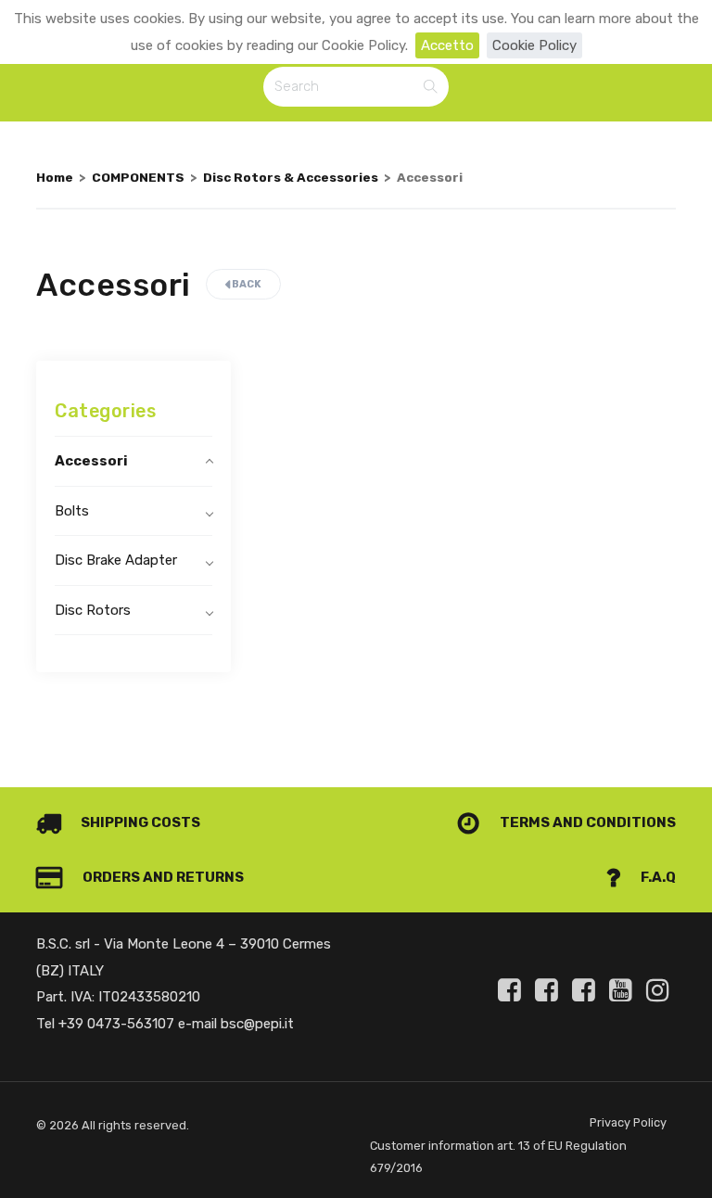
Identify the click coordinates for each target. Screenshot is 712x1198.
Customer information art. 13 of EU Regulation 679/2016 (498, 1157)
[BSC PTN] (587, 990)
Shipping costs (139, 822)
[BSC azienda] (550, 990)
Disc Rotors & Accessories (290, 177)
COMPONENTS (138, 177)
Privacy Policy (628, 1122)
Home (54, 177)
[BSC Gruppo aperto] (513, 990)
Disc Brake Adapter (116, 560)
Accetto (447, 45)
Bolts (72, 511)
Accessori (91, 460)
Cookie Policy (534, 45)
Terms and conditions (586, 822)
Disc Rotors (93, 610)
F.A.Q (657, 877)
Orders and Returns (162, 877)
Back (245, 284)
